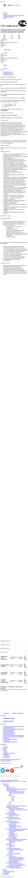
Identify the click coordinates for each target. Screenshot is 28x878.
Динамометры (12, 823)
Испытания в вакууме (14, 853)
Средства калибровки (8, 734)
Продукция (6, 785)
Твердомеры (6, 738)
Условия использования (6, 780)
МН (13, 799)
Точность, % (4, 45)
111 (10, 801)
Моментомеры (12, 825)
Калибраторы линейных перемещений (15, 827)
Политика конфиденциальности (9, 780)
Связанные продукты (8, 74)
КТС (10, 843)
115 (10, 804)
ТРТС (10, 847)
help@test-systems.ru (8, 721)
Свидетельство (14, 141)
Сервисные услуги (8, 73)
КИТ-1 (10, 852)
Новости (5, 748)
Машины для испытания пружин (17, 865)
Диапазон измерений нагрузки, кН (9, 42)
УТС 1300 (11, 812)
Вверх (2, 69)
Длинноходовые (13, 836)
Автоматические (13, 834)
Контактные (12, 835)
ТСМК (10, 816)
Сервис (5, 751)
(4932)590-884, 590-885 (9, 718)
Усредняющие (12, 838)
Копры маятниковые (8, 731)
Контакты (5, 754)
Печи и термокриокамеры (15, 860)
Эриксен (11, 850)
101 (10, 794)
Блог (4, 749)
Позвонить (6, 713)
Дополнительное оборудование (17, 858)
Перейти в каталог (10, 787)
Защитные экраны (13, 861)
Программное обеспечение (13, 866)
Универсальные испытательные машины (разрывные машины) (13, 16)
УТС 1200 (11, 811)
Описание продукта (8, 72)
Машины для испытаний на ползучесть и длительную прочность (13, 729)
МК (13, 800)
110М (4, 18)
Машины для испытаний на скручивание (13, 736)
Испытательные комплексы (10, 741)
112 (10, 803)
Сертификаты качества (9, 753)
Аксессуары (6, 740)
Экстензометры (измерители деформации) (13, 735)
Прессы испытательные (9, 732)
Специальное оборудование (10, 739)
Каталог (5, 14)
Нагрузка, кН (4, 39)
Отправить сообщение (17, 713)
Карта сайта (6, 757)
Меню (7, 786)
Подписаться (17, 767)
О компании (6, 755)
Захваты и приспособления (16, 857)
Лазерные (11, 832)
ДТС (10, 820)
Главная (5, 12)
